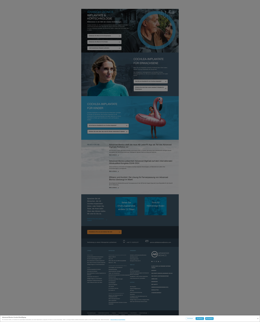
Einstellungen (190, 318)
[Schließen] (257, 318)
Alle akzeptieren (209, 318)
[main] (130, 318)
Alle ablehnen (200, 318)
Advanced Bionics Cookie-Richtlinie (117, 319)
